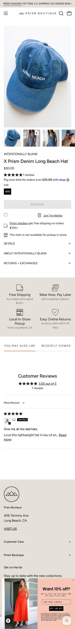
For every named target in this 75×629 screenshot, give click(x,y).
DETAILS (9, 243)
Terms (54, 620)
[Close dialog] (73, 580)
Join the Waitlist (52, 215)
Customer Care (14, 541)
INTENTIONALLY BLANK (21, 154)
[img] (13, 414)
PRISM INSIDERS (12, 3)
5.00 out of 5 (47, 383)
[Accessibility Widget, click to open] (8, 620)
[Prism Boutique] (37, 13)
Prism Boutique (13, 507)
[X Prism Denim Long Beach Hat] (12, 138)
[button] (60, 13)
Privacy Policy (49, 620)
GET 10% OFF (56, 609)
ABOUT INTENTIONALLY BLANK (25, 253)
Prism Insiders (19, 223)
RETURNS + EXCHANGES (21, 263)
